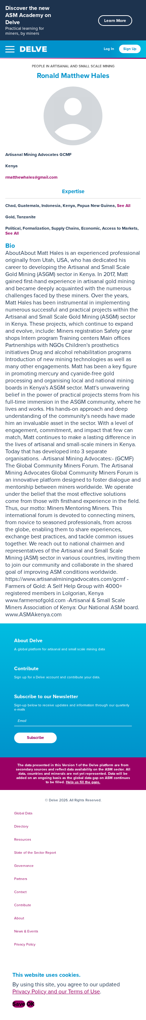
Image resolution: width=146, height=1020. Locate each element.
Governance (24, 866)
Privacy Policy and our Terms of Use (56, 991)
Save (18, 1004)
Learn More (115, 20)
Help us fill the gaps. (83, 782)
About (19, 918)
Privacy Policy (24, 944)
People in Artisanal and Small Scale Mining (73, 66)
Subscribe (35, 737)
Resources (22, 839)
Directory (21, 826)
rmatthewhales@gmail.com (31, 177)
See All (123, 205)
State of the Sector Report (35, 853)
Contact (20, 892)
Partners (20, 879)
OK (30, 1004)
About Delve (28, 641)
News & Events (26, 931)
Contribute (26, 669)
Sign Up (129, 49)
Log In (109, 49)
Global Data (23, 813)
